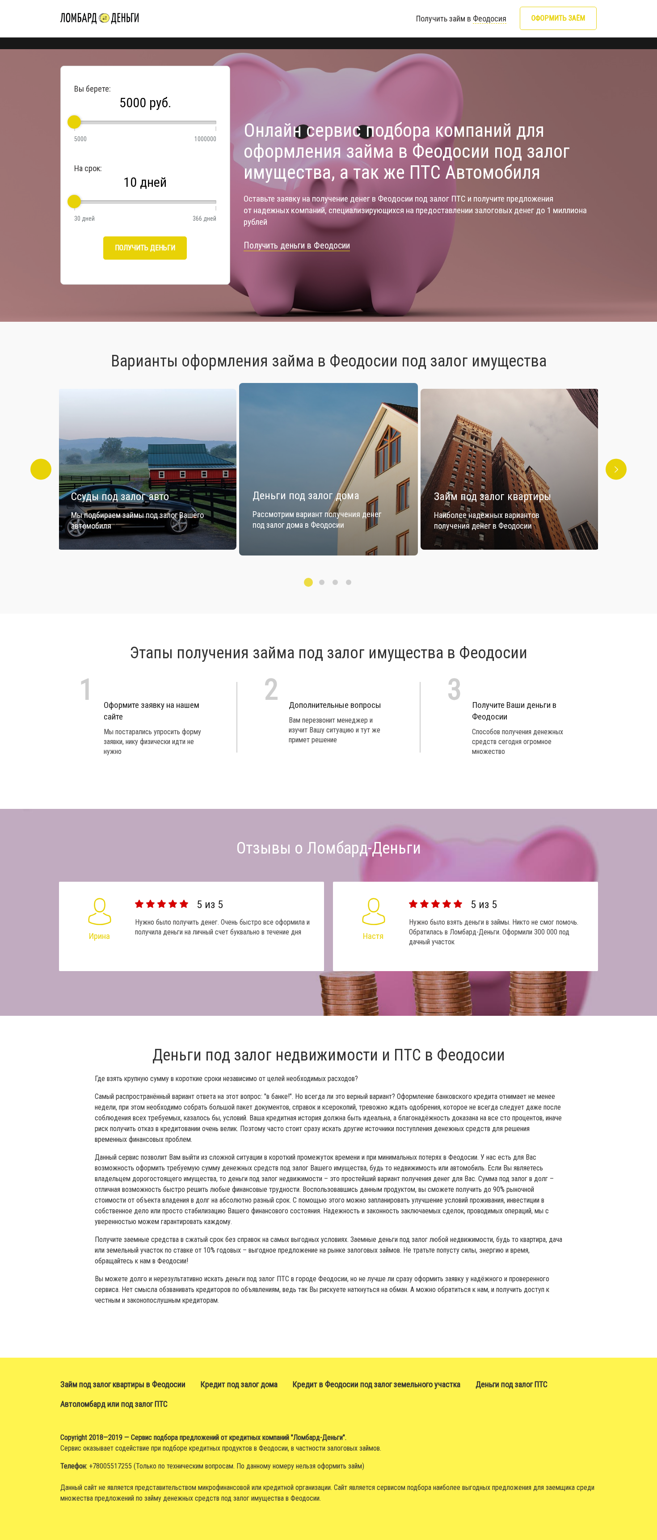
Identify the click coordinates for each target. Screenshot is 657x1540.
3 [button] (335, 582)
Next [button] (616, 469)
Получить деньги (145, 248)
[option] (328, 469)
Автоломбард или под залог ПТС (114, 1404)
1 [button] (308, 582)
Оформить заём (558, 18)
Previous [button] (40, 469)
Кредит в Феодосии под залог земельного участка (376, 1384)
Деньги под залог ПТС (512, 1384)
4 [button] (348, 582)
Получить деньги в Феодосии (297, 245)
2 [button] (321, 582)
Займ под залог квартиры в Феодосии (122, 1384)
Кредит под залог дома (239, 1384)
